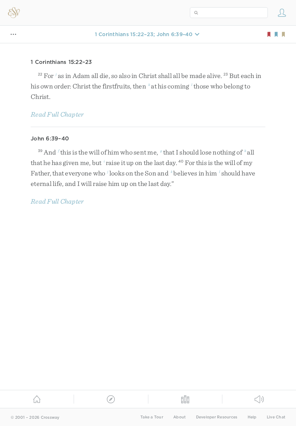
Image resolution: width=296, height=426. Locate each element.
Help (252, 417)
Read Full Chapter (57, 114)
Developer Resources (217, 417)
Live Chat (276, 417)
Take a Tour (151, 417)
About (179, 417)
